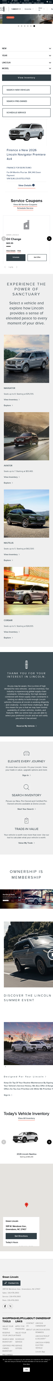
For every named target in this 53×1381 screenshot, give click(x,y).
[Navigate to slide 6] (34, 26)
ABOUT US (30, 1330)
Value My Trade (25, 843)
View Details (25, 185)
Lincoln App (40, 1352)
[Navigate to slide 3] (24, 26)
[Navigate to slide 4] (27, 26)
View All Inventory (26, 1118)
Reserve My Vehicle (25, 726)
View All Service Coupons (25, 205)
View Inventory (11, 400)
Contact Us (13, 1283)
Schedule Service (25, 208)
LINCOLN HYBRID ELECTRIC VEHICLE (43, 1345)
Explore (7, 405)
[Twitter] (10, 1306)
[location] (47, 2)
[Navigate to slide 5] (31, 26)
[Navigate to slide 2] (21, 26)
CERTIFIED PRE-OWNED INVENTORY (8, 1348)
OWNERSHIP (43, 1318)
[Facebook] (5, 1306)
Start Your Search (25, 809)
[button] (26, 1205)
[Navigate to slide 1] (18, 26)
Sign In (25, 775)
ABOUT (30, 1318)
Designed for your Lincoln (24, 1077)
